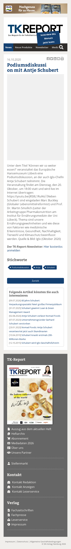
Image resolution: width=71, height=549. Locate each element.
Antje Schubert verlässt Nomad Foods (41, 315)
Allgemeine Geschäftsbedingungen (45, 541)
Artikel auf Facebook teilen (48, 60)
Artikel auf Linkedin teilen (55, 60)
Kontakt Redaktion (24, 482)
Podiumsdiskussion (20, 267)
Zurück (35, 280)
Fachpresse (18, 515)
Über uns (17, 448)
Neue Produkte (23, 47)
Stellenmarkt (19, 463)
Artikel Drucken (62, 60)
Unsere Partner (21, 453)
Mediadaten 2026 (22, 443)
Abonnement (19, 438)
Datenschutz (22, 541)
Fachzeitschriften (22, 510)
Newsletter (42, 47)
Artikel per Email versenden (58, 60)
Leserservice (19, 520)
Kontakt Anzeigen (23, 487)
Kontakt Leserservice (25, 491)
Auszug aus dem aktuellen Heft (31, 429)
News (8, 47)
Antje (38, 267)
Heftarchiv (18, 434)
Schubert (51, 267)
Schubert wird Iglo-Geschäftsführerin (40, 342)
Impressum (18, 524)
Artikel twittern (52, 60)
